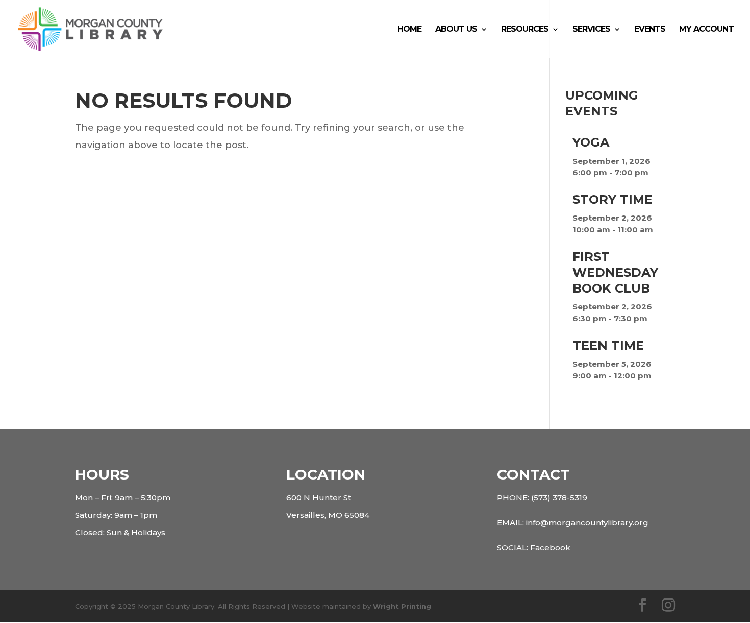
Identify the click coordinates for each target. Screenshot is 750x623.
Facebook (550, 548)
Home (409, 30)
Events (649, 30)
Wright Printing (402, 606)
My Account (706, 30)
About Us (456, 30)
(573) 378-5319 (559, 497)
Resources (524, 30)
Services (591, 30)
